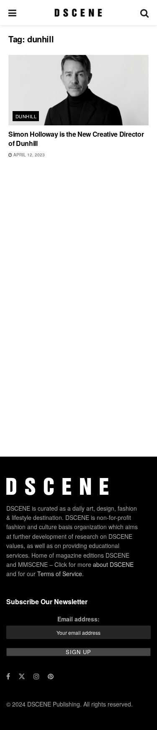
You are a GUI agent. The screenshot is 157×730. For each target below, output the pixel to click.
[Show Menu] (12, 12)
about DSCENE (113, 564)
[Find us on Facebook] (8, 676)
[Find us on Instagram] (36, 676)
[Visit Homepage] (78, 12)
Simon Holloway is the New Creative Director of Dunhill (76, 138)
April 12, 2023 (28, 155)
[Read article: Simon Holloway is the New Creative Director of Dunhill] (78, 90)
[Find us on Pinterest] (51, 676)
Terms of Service (59, 573)
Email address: (78, 619)
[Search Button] (144, 12)
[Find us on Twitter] (21, 676)
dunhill (25, 116)
